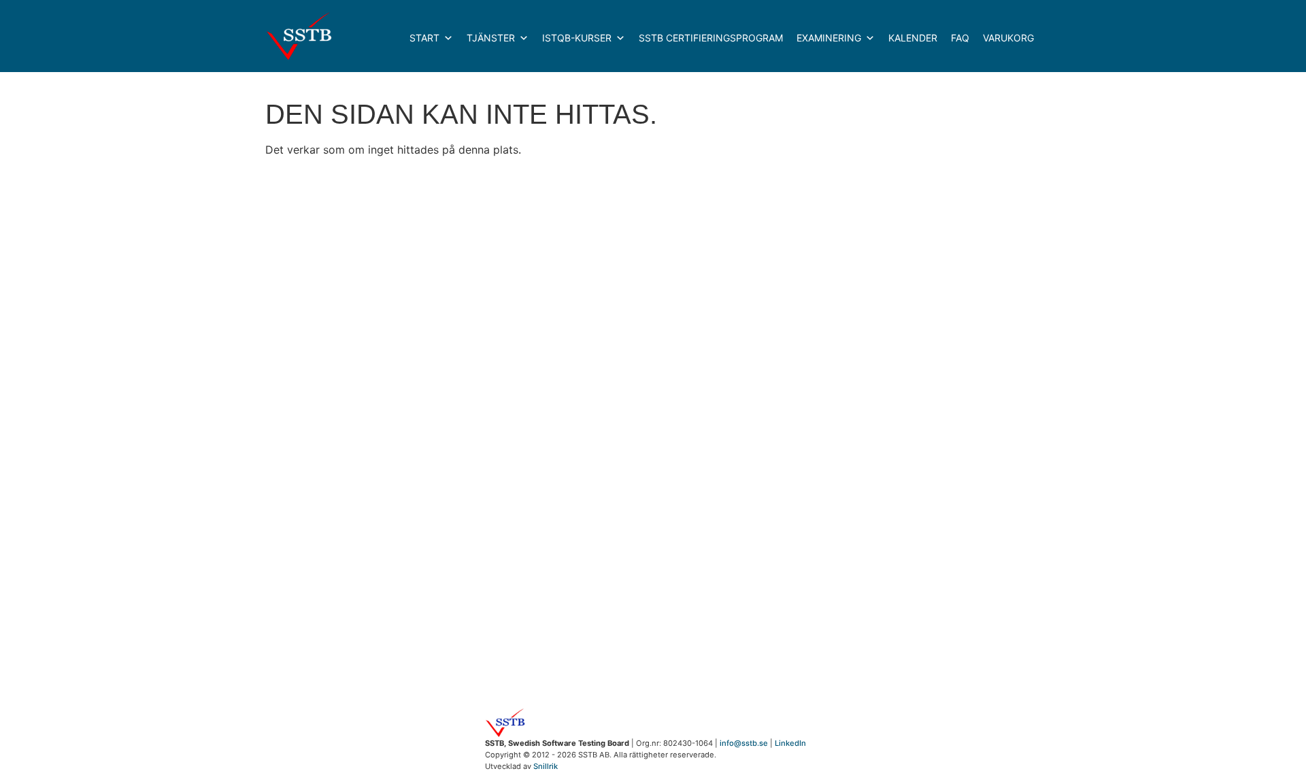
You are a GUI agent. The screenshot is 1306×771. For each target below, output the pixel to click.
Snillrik (545, 766)
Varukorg (1008, 38)
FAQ (960, 38)
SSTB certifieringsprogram (711, 38)
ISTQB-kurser (577, 38)
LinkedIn (790, 743)
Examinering (829, 38)
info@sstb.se (744, 743)
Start (424, 38)
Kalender (912, 38)
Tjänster (491, 38)
